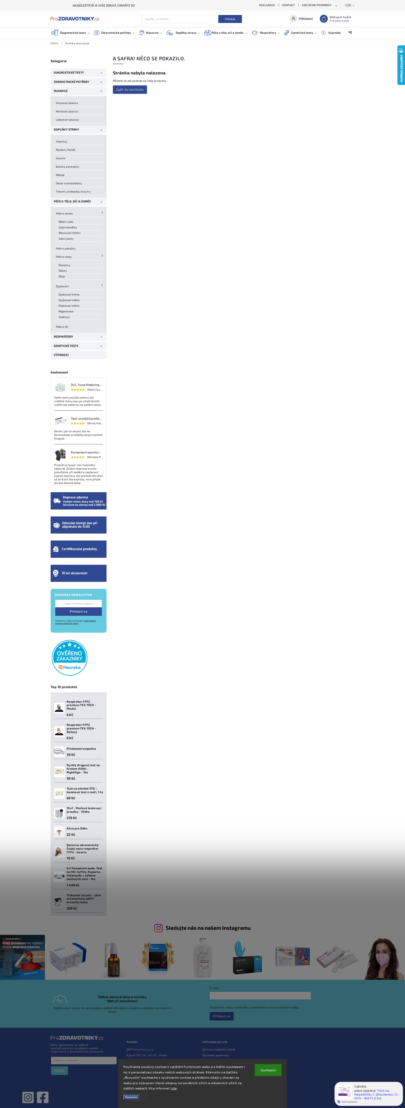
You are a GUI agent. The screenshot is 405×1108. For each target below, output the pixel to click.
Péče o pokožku (65, 248)
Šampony (64, 265)
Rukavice (61, 91)
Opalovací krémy (69, 294)
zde (174, 1088)
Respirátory (63, 336)
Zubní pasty (66, 238)
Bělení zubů (66, 221)
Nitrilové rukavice (67, 111)
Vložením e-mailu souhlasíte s (75, 621)
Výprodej (61, 355)
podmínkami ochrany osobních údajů (75, 621)
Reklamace (267, 5)
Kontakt (288, 5)
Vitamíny (61, 141)
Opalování (62, 286)
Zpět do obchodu (130, 89)
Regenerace (66, 311)
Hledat (230, 19)
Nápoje (60, 175)
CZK (348, 5)
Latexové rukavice (67, 119)
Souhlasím (268, 1070)
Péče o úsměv (64, 213)
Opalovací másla (69, 305)
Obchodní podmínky (317, 5)
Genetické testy (66, 346)
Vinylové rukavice (67, 103)
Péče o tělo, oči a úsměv (72, 201)
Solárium (64, 317)
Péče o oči (62, 326)
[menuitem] (72, 32)
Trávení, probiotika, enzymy (73, 191)
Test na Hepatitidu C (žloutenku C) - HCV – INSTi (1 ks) (377, 1094)
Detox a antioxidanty (69, 183)
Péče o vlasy (64, 256)
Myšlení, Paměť (65, 149)
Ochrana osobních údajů (218, 1049)
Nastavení (131, 1097)
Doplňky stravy (66, 129)
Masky (63, 270)
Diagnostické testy (69, 72)
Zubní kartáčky (68, 227)
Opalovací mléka (69, 300)
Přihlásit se (79, 611)
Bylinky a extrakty (67, 166)
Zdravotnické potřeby (71, 82)
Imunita (60, 158)
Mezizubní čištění (70, 233)
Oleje (62, 276)
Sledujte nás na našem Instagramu (208, 928)
